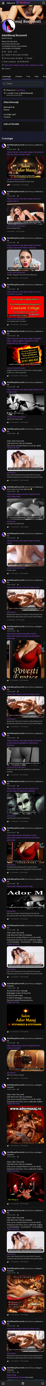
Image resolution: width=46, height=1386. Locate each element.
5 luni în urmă (11, 988)
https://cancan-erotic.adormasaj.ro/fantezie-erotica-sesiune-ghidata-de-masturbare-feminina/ (24, 742)
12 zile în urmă (11, 149)
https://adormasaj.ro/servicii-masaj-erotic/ (23, 587)
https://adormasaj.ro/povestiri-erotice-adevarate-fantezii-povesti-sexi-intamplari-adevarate (23, 636)
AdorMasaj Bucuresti (14, 35)
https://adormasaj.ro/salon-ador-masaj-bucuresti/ (23, 65)
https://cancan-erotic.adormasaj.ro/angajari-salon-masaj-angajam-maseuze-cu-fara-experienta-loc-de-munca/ (24, 340)
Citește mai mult (13, 448)
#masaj (22, 1377)
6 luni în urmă (11, 1372)
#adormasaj (11, 1375)
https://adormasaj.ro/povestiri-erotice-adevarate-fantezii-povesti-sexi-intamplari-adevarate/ (23, 837)
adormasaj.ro (11, 472)
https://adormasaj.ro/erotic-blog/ (20, 886)
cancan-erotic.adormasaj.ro (16, 179)
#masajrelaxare (13, 1377)
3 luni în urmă (11, 196)
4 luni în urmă (11, 538)
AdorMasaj (20, 90)
